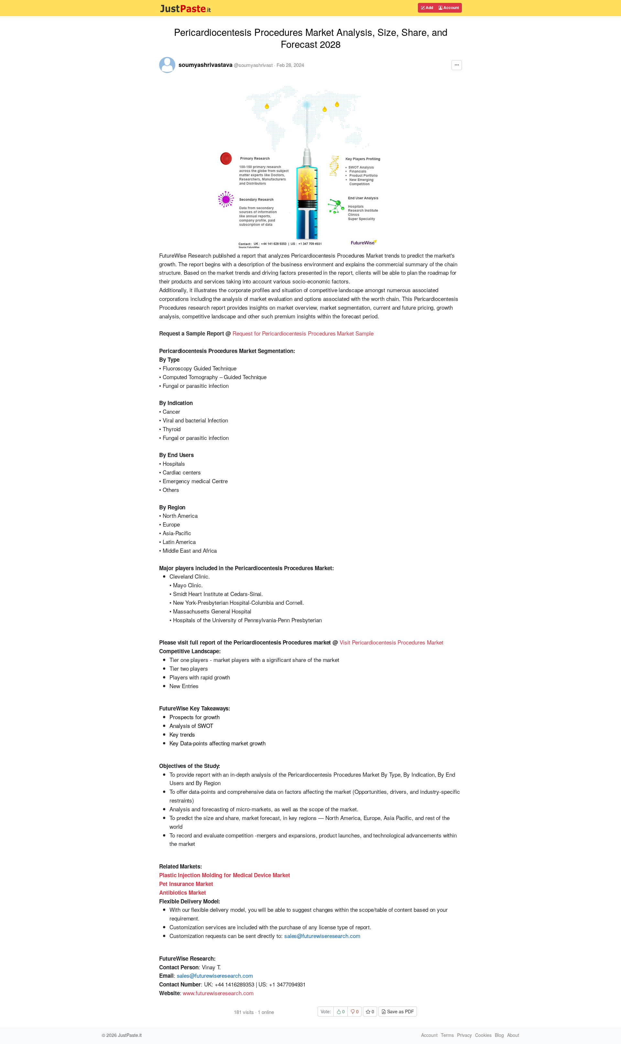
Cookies (483, 1035)
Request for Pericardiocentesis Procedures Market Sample (303, 333)
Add (429, 7)
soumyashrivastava (206, 64)
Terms (447, 1035)
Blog (499, 1035)
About (513, 1035)
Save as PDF (400, 1011)
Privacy (464, 1035)
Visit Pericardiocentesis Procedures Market (391, 642)
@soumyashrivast (253, 64)
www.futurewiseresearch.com (218, 993)
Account (450, 7)
